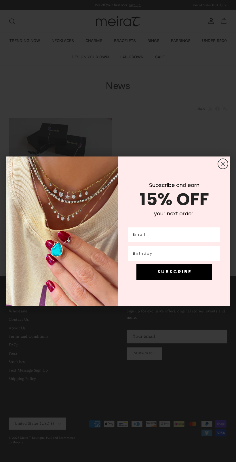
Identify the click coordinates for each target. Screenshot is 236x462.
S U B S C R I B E (174, 271)
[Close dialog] (223, 164)
